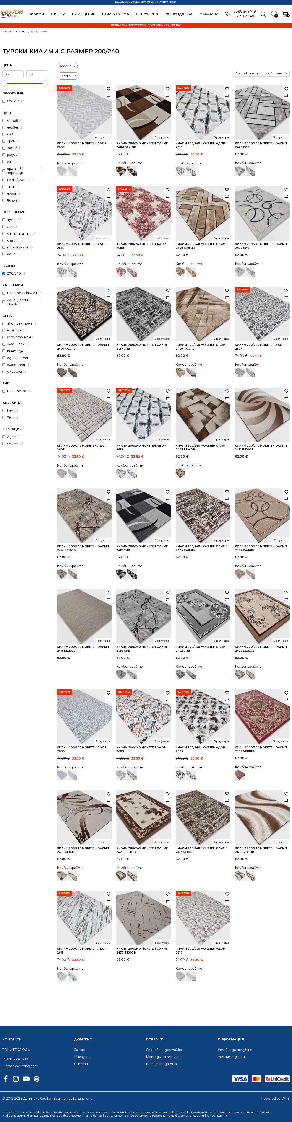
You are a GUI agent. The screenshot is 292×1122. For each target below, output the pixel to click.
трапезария (17, 247)
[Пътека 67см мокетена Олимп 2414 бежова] (72, 574)
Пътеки (58, 14)
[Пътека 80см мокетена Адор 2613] (191, 171)
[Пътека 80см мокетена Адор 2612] (132, 473)
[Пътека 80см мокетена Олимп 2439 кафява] (191, 372)
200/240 (14, 273)
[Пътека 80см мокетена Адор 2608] (132, 272)
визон (12, 200)
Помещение (83, 14)
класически (16, 344)
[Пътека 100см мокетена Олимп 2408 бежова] (132, 171)
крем (11, 141)
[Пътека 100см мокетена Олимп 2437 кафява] (250, 574)
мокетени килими (22, 293)
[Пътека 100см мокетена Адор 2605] (191, 775)
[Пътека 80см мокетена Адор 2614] (72, 272)
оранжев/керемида (15, 171)
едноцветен (18, 358)
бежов (12, 121)
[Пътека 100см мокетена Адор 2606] (72, 775)
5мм (10, 410)
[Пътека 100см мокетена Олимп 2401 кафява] (72, 372)
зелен (12, 186)
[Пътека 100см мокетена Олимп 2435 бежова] (250, 876)
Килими (36, 14)
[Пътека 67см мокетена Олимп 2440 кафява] (191, 272)
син (10, 162)
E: (3, 1066)
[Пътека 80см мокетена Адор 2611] (72, 976)
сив (10, 134)
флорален (15, 372)
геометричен (19, 337)
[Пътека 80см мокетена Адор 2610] (191, 976)
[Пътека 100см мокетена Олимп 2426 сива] (250, 171)
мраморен (15, 330)
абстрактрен (19, 323)
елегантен (16, 365)
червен (13, 127)
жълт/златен (19, 180)
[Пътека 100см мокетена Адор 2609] (132, 775)
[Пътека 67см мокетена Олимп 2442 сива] (191, 674)
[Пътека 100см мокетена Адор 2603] (72, 473)
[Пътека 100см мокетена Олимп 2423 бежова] (132, 876)
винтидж (15, 351)
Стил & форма (115, 14)
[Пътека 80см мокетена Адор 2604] (250, 372)
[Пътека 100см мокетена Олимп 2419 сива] (132, 574)
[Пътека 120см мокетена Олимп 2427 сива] (250, 272)
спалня (12, 240)
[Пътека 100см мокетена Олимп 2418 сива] (132, 674)
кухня (11, 220)
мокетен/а (16, 391)
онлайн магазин (112, 1112)
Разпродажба (179, 14)
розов (12, 155)
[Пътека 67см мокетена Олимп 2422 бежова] (250, 674)
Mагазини (208, 14)
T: (3, 1059)
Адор (11, 437)
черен (12, 193)
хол (10, 227)
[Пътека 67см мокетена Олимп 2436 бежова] (72, 876)
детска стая (18, 233)
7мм (10, 417)
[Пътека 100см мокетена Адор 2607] (72, 171)
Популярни (147, 14)
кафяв (12, 148)
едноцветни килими (18, 302)
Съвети (81, 1064)
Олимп (12, 444)
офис (11, 254)
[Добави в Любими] (108, 88)
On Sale (13, 101)
